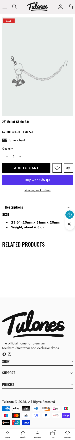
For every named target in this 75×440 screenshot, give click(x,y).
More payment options (38, 190)
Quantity (7, 149)
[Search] (14, 7)
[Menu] (4, 7)
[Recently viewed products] (69, 214)
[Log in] (60, 7)
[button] (70, 7)
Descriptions (14, 207)
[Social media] (69, 224)
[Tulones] (37, 7)
